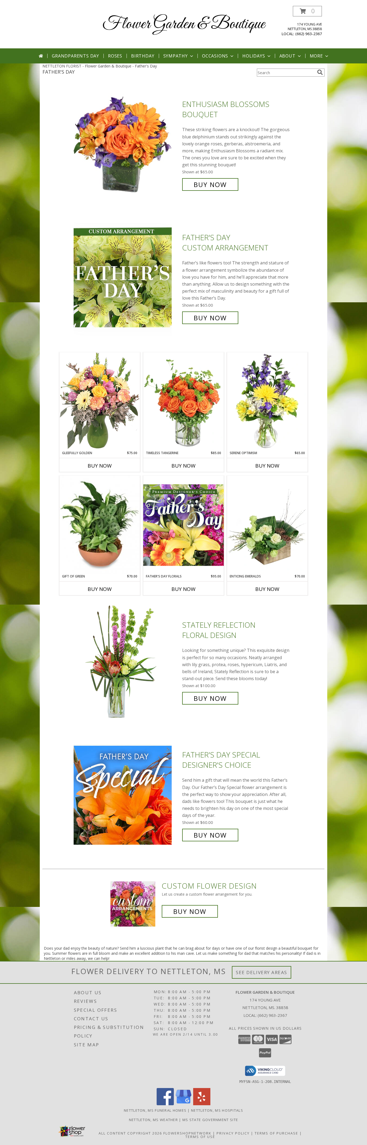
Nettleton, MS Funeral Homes (155, 1110)
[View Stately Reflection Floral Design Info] (126, 661)
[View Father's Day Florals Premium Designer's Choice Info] (183, 525)
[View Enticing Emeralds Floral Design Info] (267, 525)
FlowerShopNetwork (187, 1133)
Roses (115, 56)
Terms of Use (200, 1136)
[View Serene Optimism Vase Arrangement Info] (267, 401)
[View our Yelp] (201, 1103)
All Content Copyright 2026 (130, 1133)
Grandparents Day (75, 56)
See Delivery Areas (261, 972)
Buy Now (210, 184)
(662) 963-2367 (308, 33)
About (287, 56)
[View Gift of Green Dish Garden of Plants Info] (99, 525)
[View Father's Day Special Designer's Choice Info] (126, 795)
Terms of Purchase (276, 1133)
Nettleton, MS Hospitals (217, 1110)
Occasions (215, 56)
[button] (307, 11)
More (316, 56)
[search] (320, 72)
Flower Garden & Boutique (183, 24)
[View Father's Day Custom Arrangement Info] (126, 277)
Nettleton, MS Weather (153, 1119)
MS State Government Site (210, 1119)
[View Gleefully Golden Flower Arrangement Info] (99, 401)
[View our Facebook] (165, 1103)
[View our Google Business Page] (183, 1103)
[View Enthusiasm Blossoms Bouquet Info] (126, 144)
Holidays (253, 56)
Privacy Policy (233, 1133)
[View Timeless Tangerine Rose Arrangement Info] (183, 401)
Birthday (142, 56)
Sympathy (175, 56)
